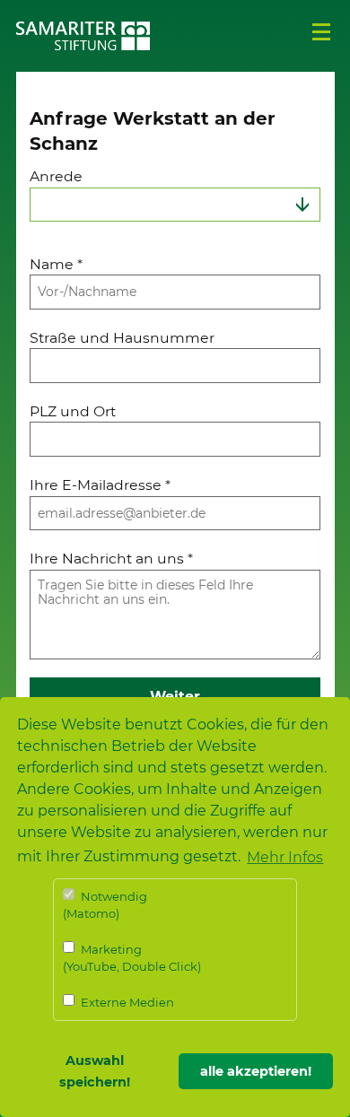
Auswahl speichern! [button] (94, 1071)
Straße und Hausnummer (122, 337)
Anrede (56, 176)
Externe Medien (126, 1002)
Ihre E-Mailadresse (100, 484)
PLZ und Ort (73, 411)
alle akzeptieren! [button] (255, 1071)
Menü (321, 32)
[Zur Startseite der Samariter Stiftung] (83, 36)
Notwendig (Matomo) (105, 905)
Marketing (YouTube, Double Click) (132, 958)
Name (56, 264)
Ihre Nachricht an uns (111, 558)
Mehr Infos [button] (285, 857)
